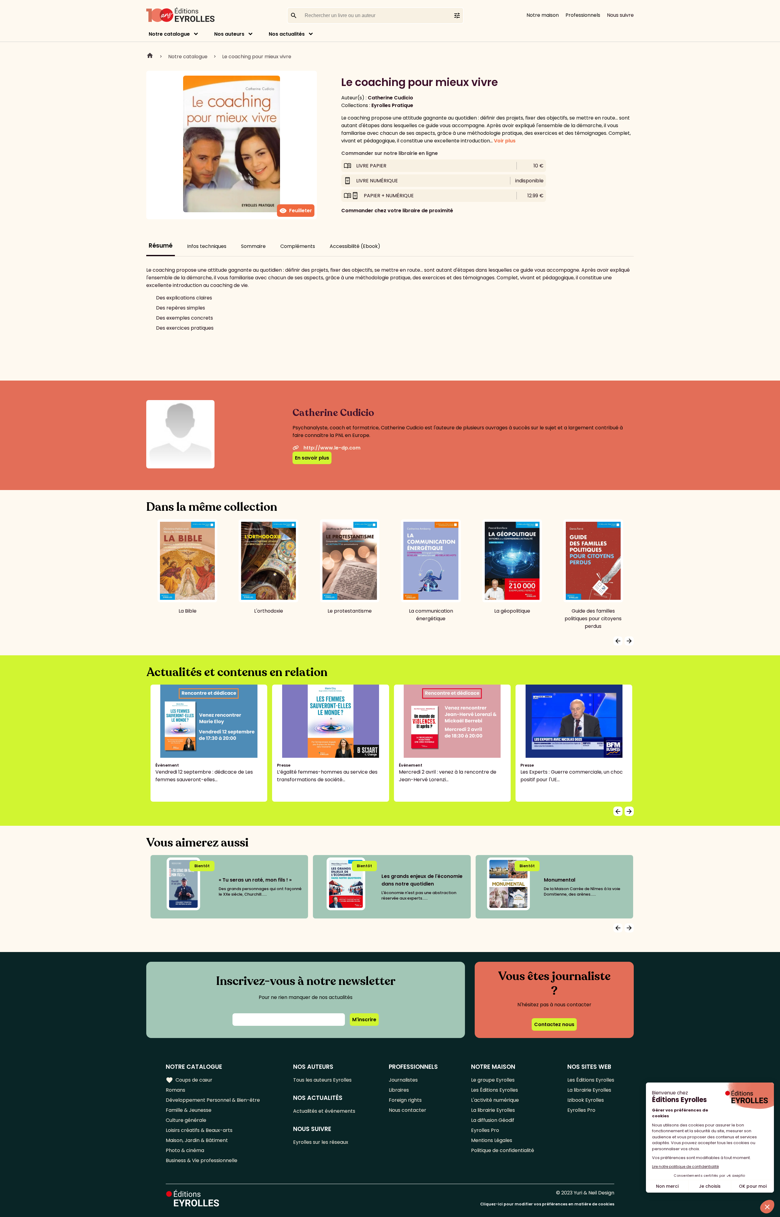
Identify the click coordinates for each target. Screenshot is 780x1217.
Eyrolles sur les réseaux (320, 1142)
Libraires (399, 1090)
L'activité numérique (495, 1100)
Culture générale (186, 1120)
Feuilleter (295, 210)
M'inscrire (364, 1019)
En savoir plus (312, 457)
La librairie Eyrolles (493, 1110)
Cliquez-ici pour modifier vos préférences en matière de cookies (547, 1204)
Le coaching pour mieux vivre (256, 56)
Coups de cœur (189, 1080)
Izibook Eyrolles (585, 1100)
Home (150, 56)
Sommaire (253, 246)
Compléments (297, 246)
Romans (175, 1090)
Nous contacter (407, 1110)
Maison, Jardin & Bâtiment (197, 1140)
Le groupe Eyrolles (493, 1079)
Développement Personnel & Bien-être (213, 1100)
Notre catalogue (169, 34)
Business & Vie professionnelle (201, 1160)
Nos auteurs (229, 34)
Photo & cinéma (185, 1150)
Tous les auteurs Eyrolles (322, 1079)
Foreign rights (405, 1100)
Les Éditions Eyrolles (494, 1090)
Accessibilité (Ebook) (355, 246)
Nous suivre (620, 15)
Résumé (160, 246)
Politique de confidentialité (502, 1150)
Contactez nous (554, 1024)
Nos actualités (287, 34)
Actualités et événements (324, 1111)
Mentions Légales (491, 1140)
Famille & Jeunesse (188, 1110)
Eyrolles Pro (485, 1130)
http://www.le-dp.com (331, 447)
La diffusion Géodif (492, 1120)
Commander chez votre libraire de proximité (397, 210)
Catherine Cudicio (390, 97)
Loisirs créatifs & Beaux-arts (199, 1130)
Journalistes (403, 1079)
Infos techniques (206, 246)
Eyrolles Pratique (392, 105)
